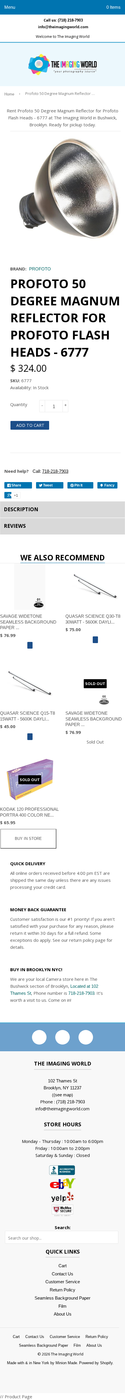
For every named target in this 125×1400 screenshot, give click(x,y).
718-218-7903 (81, 993)
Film (62, 1306)
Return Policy (62, 1289)
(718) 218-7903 (70, 20)
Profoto (40, 268)
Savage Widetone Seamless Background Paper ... (28, 622)
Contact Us (62, 1273)
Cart (62, 1265)
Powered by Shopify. (96, 1363)
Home (9, 94)
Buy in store (28, 838)
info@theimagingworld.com (63, 27)
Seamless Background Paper (62, 1297)
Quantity (18, 404)
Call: (49, 471)
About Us (63, 1313)
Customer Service (62, 1281)
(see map (62, 1094)
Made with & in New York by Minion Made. (42, 1363)
